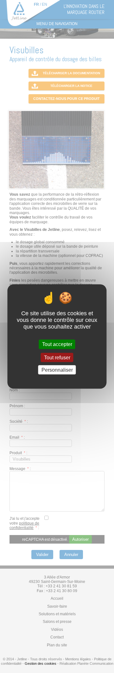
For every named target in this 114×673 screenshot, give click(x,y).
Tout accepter (57, 344)
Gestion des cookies (40, 663)
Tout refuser (57, 357)
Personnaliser (57, 369)
